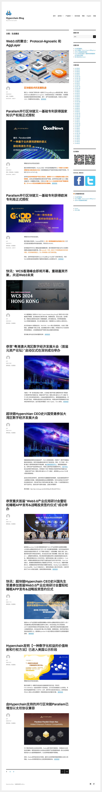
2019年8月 (77, 118)
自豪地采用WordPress (20, 784)
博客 (83, 16)
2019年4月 (77, 120)
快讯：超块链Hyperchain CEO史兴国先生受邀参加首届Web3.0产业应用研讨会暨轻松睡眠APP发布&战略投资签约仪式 (37, 585)
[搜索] (94, 36)
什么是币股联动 (78, 48)
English (89, 16)
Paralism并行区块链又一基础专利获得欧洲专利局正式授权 (36, 197)
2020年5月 (77, 108)
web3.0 (13, 98)
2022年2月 (77, 100)
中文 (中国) (77, 210)
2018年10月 (77, 125)
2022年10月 (77, 88)
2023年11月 (77, 78)
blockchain (8, 98)
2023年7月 (77, 83)
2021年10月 (77, 101)
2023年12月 (77, 76)
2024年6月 (77, 73)
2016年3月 (77, 143)
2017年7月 (77, 138)
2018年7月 (77, 126)
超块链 (60, 16)
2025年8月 (77, 68)
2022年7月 (77, 93)
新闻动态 (11, 172)
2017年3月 (77, 140)
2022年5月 (77, 96)
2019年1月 (77, 121)
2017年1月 (77, 141)
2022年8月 (77, 91)
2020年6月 (77, 106)
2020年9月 (77, 105)
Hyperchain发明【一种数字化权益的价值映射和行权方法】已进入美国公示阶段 (37, 647)
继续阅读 (43, 99)
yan (7, 92)
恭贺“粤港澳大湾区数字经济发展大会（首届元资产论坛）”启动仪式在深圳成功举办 (37, 348)
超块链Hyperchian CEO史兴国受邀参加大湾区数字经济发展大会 (36, 415)
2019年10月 (77, 116)
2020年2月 (77, 111)
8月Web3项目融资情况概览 (81, 52)
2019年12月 (77, 113)
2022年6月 (77, 95)
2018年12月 (77, 123)
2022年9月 (77, 90)
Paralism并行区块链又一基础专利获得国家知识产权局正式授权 (36, 113)
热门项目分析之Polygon (80, 57)
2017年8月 (77, 136)
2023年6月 (77, 85)
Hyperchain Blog (15, 18)
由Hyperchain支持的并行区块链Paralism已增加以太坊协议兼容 (37, 706)
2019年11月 (77, 115)
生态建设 (11, 96)
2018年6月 (77, 128)
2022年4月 (77, 98)
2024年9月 (77, 70)
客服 (94, 16)
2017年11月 (77, 133)
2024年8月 (77, 71)
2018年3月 (77, 131)
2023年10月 (77, 80)
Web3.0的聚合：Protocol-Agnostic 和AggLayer (33, 43)
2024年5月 (77, 75)
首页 (54, 16)
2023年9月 (77, 81)
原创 (7, 96)
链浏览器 (77, 16)
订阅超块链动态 (79, 194)
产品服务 (68, 16)
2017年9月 (77, 135)
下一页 (66, 773)
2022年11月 (77, 86)
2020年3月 (77, 110)
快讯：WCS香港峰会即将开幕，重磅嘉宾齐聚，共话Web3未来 (37, 273)
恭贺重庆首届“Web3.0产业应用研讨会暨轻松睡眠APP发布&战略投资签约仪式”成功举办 (37, 505)
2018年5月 (77, 130)
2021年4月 (77, 103)
